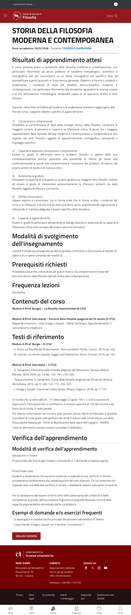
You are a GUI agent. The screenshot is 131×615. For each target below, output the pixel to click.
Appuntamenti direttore (62, 568)
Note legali (31, 596)
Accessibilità (48, 595)
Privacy (19, 595)
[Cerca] (116, 16)
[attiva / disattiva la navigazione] (5, 15)
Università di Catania (22, 4)
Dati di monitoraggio (67, 596)
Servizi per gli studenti (61, 572)
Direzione (54, 582)
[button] (34, 4)
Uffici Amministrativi (60, 576)
